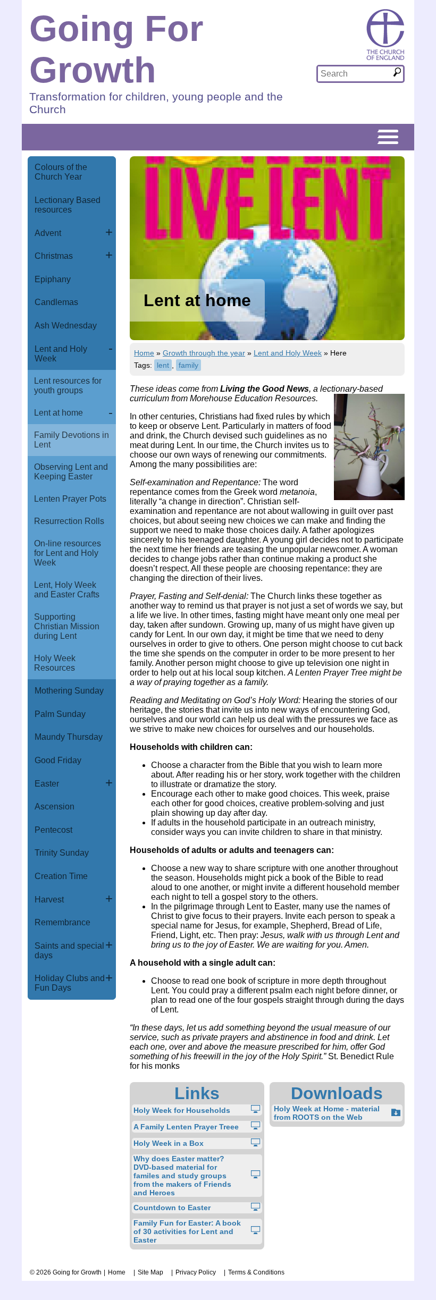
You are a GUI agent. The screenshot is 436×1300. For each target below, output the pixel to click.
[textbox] (355, 73)
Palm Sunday (60, 714)
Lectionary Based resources (67, 205)
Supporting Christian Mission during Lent (66, 626)
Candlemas (56, 302)
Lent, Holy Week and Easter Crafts (66, 589)
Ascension (54, 806)
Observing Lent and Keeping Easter (71, 471)
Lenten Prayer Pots (70, 498)
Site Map (150, 1272)
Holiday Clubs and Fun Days (70, 983)
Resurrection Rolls (69, 521)
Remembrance (62, 922)
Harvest (49, 899)
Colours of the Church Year (61, 172)
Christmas (54, 255)
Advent (48, 233)
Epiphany (53, 279)
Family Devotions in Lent (71, 439)
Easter (47, 783)
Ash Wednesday (66, 325)
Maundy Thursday (69, 736)
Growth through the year (204, 353)
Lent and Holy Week (61, 353)
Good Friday (58, 760)
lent (163, 365)
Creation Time (61, 876)
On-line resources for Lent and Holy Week (67, 553)
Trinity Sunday (62, 852)
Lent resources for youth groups (68, 385)
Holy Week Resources (55, 663)
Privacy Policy (195, 1272)
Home (144, 353)
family (188, 365)
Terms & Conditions (256, 1272)
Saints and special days (69, 950)
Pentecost (53, 829)
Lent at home (58, 412)
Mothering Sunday (69, 690)
